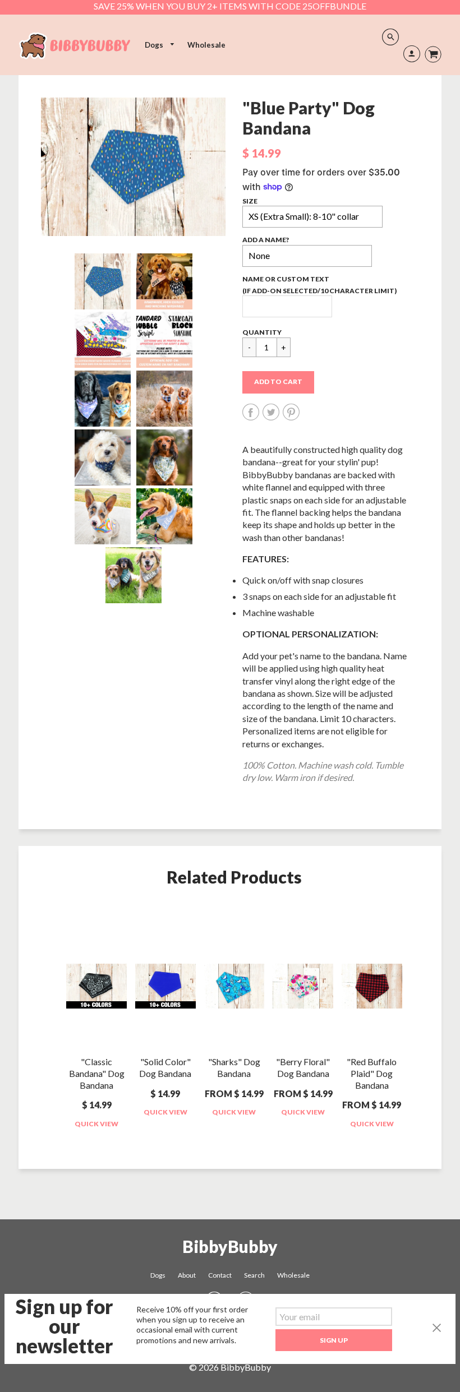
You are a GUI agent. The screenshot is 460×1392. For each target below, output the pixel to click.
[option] (133, 167)
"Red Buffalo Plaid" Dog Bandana (372, 1073)
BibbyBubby (230, 1246)
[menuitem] (160, 45)
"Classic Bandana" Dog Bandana (97, 1073)
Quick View (96, 1124)
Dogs (155, 44)
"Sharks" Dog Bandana (234, 1067)
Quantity (262, 332)
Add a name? (265, 239)
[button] (278, 382)
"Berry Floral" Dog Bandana (303, 1067)
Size (249, 201)
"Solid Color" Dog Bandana (165, 1067)
